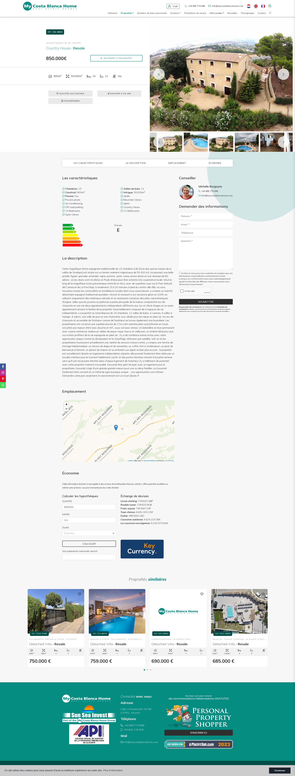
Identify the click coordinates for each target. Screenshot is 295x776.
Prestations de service (195, 13)
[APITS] (198, 744)
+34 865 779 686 (196, 6)
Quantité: (67, 501)
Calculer (89, 543)
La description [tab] (136, 163)
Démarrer (112, 13)
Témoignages (247, 13)
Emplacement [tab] (177, 163)
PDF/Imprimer (71, 101)
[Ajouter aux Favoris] (80, 594)
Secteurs (174, 13)
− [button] (66, 409)
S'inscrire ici (198, 732)
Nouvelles (232, 13)
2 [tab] (147, 670)
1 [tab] (144, 670)
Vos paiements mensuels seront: (80, 551)
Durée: (65, 527)
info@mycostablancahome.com (227, 6)
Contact (262, 13)
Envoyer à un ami (120, 93)
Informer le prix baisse (117, 58)
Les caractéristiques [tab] (88, 163)
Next (283, 74)
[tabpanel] (56, 628)
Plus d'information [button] (113, 770)
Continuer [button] (280, 770)
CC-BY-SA (169, 460)
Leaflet (130, 460)
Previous (159, 74)
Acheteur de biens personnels (152, 13)
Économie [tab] (215, 163)
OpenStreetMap (149, 460)
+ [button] (66, 404)
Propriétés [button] (126, 13)
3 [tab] (150, 670)
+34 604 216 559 (133, 729)
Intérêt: (66, 514)
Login (175, 6)
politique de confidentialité (191, 279)
